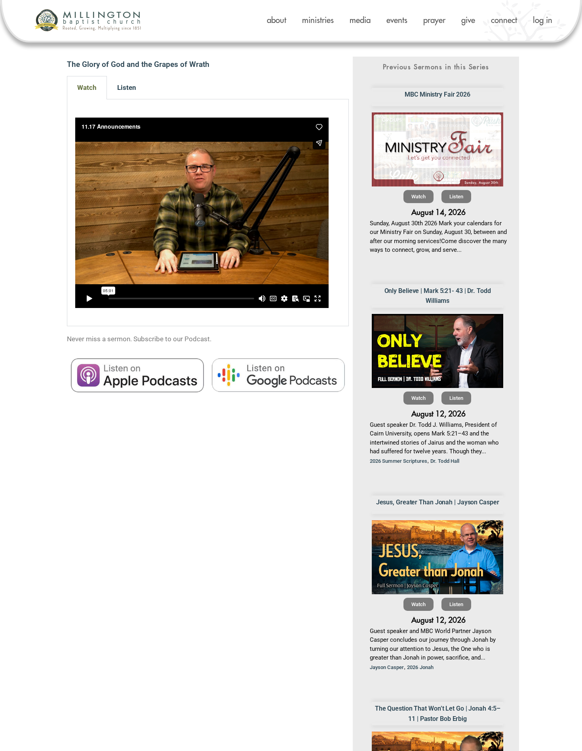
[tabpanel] (208, 212)
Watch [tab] (87, 87)
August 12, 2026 (438, 414)
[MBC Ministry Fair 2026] (438, 149)
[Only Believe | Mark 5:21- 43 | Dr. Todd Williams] (438, 351)
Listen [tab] (126, 87)
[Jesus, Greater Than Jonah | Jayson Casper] (438, 557)
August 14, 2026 (438, 212)
